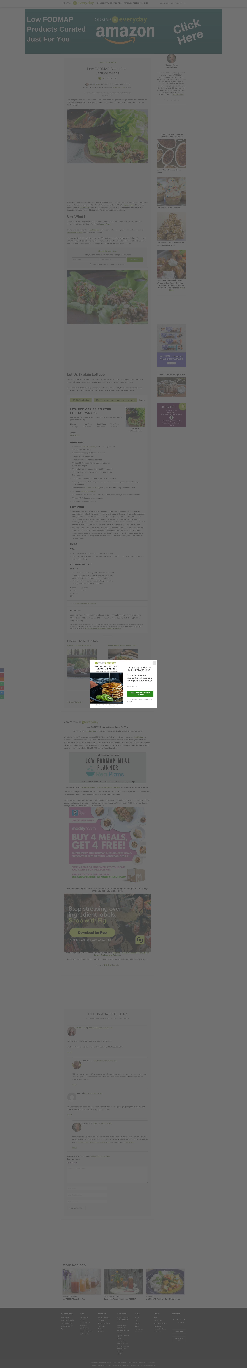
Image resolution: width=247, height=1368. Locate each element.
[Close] (154, 663)
